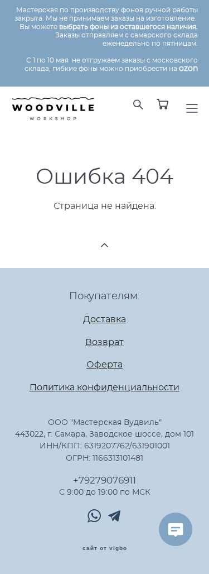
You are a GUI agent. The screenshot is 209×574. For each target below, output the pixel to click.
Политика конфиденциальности (104, 388)
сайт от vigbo (104, 548)
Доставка (104, 319)
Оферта (104, 365)
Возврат (104, 342)
